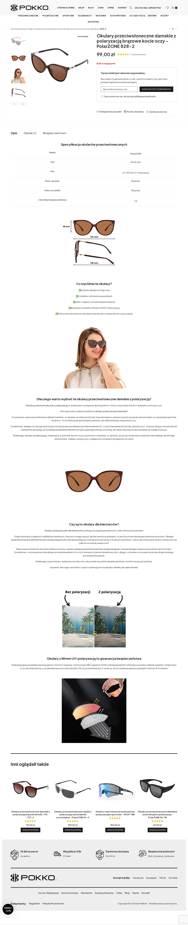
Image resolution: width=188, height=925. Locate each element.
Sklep (30, 28)
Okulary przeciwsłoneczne (47, 28)
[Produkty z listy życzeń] (167, 7)
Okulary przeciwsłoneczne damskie (80, 28)
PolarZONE (135, 153)
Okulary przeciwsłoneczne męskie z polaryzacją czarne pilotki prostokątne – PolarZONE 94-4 (73, 814)
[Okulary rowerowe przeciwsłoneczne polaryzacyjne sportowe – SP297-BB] (115, 789)
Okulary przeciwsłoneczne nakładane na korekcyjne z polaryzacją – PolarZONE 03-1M (157, 814)
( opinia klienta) (138, 54)
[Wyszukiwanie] (130, 7)
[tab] (14, 133)
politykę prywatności (145, 96)
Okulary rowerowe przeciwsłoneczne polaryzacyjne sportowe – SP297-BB (115, 813)
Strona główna (18, 28)
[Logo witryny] (30, 7)
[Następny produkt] (175, 29)
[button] (14, 104)
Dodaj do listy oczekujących (156, 89)
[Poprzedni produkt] (169, 29)
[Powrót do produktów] (172, 29)
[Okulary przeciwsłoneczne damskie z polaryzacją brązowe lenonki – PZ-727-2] (31, 789)
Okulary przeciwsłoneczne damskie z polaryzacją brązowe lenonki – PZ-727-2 (30, 814)
